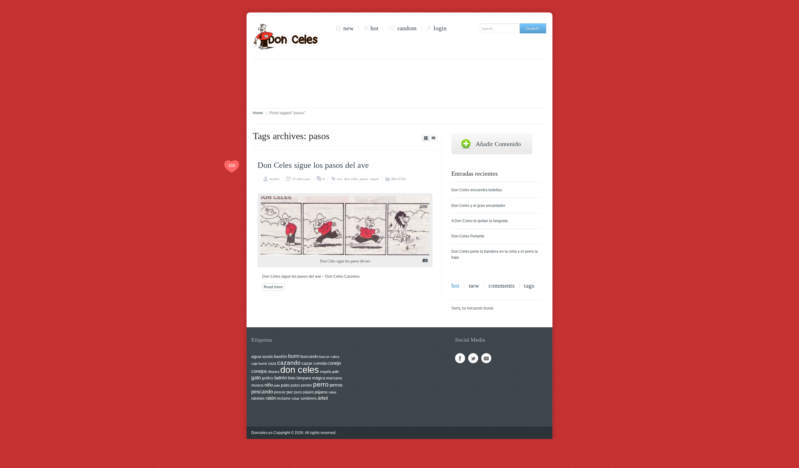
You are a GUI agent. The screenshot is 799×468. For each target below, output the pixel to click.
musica (257, 385)
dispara (273, 371)
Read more (273, 287)
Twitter (473, 358)
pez (290, 392)
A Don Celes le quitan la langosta (479, 221)
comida (319, 363)
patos (295, 385)
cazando (289, 362)
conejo (334, 363)
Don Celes (398, 178)
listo (292, 378)
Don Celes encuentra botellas (476, 190)
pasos (364, 178)
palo (277, 385)
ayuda (267, 356)
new (348, 28)
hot (374, 28)
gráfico (267, 378)
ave (339, 178)
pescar (280, 392)
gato (256, 377)
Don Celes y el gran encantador (478, 205)
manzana (334, 378)
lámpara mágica (311, 378)
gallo (335, 371)
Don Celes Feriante (467, 236)
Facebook (460, 358)
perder (306, 385)
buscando (309, 356)
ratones (258, 398)
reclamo (284, 398)
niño (268, 385)
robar (296, 398)
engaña (325, 371)
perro (321, 384)
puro (298, 392)
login (440, 28)
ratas (332, 392)
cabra (335, 356)
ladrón (280, 377)
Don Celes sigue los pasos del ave (313, 165)
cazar (306, 363)
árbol (323, 398)
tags (529, 285)
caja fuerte (259, 363)
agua (256, 356)
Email (486, 358)
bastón (280, 356)
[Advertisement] (399, 83)
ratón (271, 398)
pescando (262, 391)
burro (294, 356)
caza (272, 363)
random (407, 28)
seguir (374, 178)
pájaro (308, 392)
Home (258, 113)
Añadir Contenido (498, 143)
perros (336, 385)
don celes (351, 178)
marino (274, 178)
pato (285, 385)
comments (501, 285)
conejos (259, 371)
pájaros (321, 392)
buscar (324, 356)
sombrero (309, 398)
